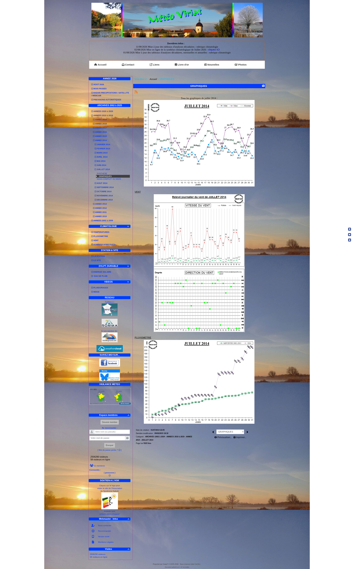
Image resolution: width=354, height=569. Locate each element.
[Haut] (349, 229)
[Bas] (349, 240)
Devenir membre (109, 422)
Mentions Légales (105, 542)
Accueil (153, 79)
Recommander (104, 531)
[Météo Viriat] (177, 20)
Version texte (103, 536)
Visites (117, 549)
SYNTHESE (102, 173)
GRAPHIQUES (105, 176)
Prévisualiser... (224, 437)
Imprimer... (241, 437)
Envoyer (109, 445)
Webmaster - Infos (114, 519)
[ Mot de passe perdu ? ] (110, 450)
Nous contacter (104, 525)
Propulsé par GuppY (161, 564)
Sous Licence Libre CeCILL (190, 564)
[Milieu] (349, 234)
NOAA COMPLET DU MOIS (109, 179)
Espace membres (114, 415)
